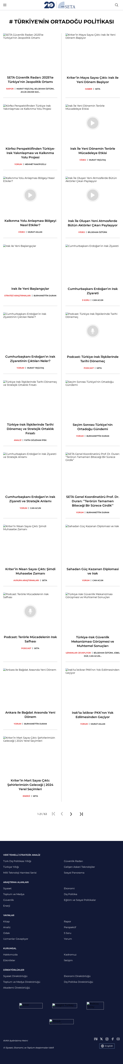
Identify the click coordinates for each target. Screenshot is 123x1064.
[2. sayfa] (71, 814)
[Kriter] (31, 1005)
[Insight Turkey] (64, 1005)
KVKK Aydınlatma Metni (15, 1040)
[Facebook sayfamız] (112, 1039)
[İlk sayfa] (53, 814)
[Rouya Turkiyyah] (61, 1021)
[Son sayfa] (81, 814)
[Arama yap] (116, 5)
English (109, 1046)
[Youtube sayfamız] (118, 1039)
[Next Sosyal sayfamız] (95, 1039)
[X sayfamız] (101, 1039)
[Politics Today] (95, 1006)
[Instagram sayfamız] (107, 1039)
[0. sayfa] (61, 814)
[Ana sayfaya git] (59, 5)
